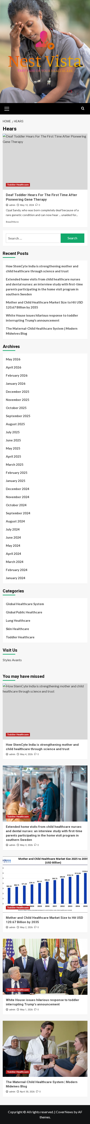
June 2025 (13, 440)
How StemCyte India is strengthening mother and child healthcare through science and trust (42, 268)
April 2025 (13, 456)
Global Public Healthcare (24, 612)
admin (12, 205)
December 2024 (17, 489)
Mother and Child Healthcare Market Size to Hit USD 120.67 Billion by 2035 (44, 304)
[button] (7, 108)
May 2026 (13, 359)
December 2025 (17, 391)
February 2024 (16, 570)
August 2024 (15, 521)
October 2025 (16, 408)
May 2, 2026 (26, 927)
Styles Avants (12, 660)
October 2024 (16, 505)
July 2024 (13, 529)
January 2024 (15, 578)
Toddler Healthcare (18, 184)
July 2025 (13, 432)
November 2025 (17, 400)
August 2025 (15, 424)
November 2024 (17, 497)
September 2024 (18, 513)
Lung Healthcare (18, 620)
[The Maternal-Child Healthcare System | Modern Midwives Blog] (45, 1049)
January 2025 (15, 481)
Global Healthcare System (25, 604)
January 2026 (15, 383)
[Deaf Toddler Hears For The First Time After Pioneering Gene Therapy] (45, 162)
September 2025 (18, 416)
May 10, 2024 (27, 205)
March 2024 (14, 562)
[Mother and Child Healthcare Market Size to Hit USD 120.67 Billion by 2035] (45, 884)
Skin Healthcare (17, 629)
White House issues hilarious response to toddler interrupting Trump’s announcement (42, 317)
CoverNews (64, 1112)
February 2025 (16, 472)
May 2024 (13, 545)
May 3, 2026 (26, 845)
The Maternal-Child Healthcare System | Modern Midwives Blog (41, 331)
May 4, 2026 (26, 754)
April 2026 (13, 367)
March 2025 (14, 464)
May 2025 (13, 448)
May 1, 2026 (26, 1009)
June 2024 (13, 537)
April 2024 (13, 553)
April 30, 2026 (27, 1091)
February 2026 (16, 375)
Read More (12, 221)
